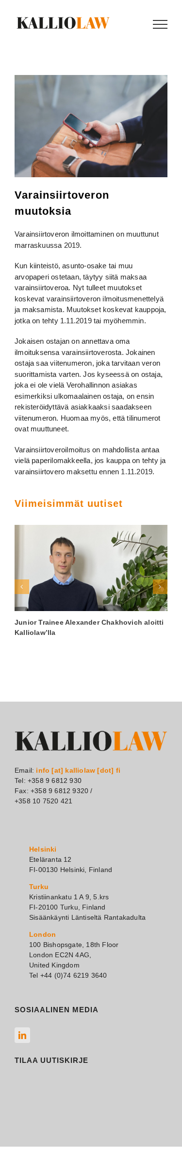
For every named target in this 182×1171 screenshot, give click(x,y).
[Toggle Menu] (160, 24)
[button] (22, 586)
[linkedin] (22, 1035)
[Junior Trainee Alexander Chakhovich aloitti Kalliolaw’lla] (91, 568)
